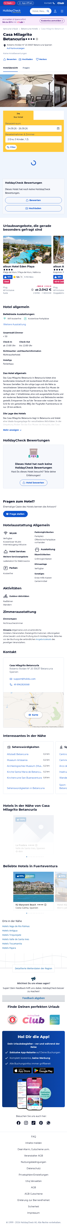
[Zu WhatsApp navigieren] (48, 1122)
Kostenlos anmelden (51, 21)
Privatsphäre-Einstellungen (33, 1174)
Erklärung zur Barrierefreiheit (33, 1200)
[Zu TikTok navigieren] (33, 1122)
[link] (55, 11)
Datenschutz (34, 1168)
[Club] (20, 22)
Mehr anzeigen (11, 429)
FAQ (33, 1136)
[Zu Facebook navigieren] (18, 1122)
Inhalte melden (33, 1143)
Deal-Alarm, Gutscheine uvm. (34, 1149)
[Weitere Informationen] (32, 289)
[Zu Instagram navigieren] (26, 1122)
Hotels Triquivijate (11, 934)
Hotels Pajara (9, 947)
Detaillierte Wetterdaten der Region (33, 968)
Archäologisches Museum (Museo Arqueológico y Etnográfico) (25, 766)
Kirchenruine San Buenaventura (24, 777)
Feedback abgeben (33, 998)
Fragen (26, 68)
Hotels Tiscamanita (12, 943)
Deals (8, 3)
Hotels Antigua (9, 930)
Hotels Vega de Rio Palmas (16, 926)
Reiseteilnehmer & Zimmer (20, 134)
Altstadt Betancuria (17, 754)
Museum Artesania (17, 760)
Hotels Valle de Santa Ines (15, 939)
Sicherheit (33, 1206)
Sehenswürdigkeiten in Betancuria (26, 788)
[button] (27, 90)
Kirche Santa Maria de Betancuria (25, 772)
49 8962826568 (21, 684)
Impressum (33, 1212)
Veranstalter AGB (33, 1155)
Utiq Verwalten (33, 1181)
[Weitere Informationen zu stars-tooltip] (36, 39)
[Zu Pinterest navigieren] (40, 1122)
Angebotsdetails (43, 639)
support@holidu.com (25, 678)
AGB (33, 1187)
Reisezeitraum (13, 123)
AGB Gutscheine (34, 1193)
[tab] (18, 115)
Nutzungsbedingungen (33, 1162)
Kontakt (48, 3)
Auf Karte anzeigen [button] (16, 48)
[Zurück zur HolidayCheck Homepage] (12, 11)
